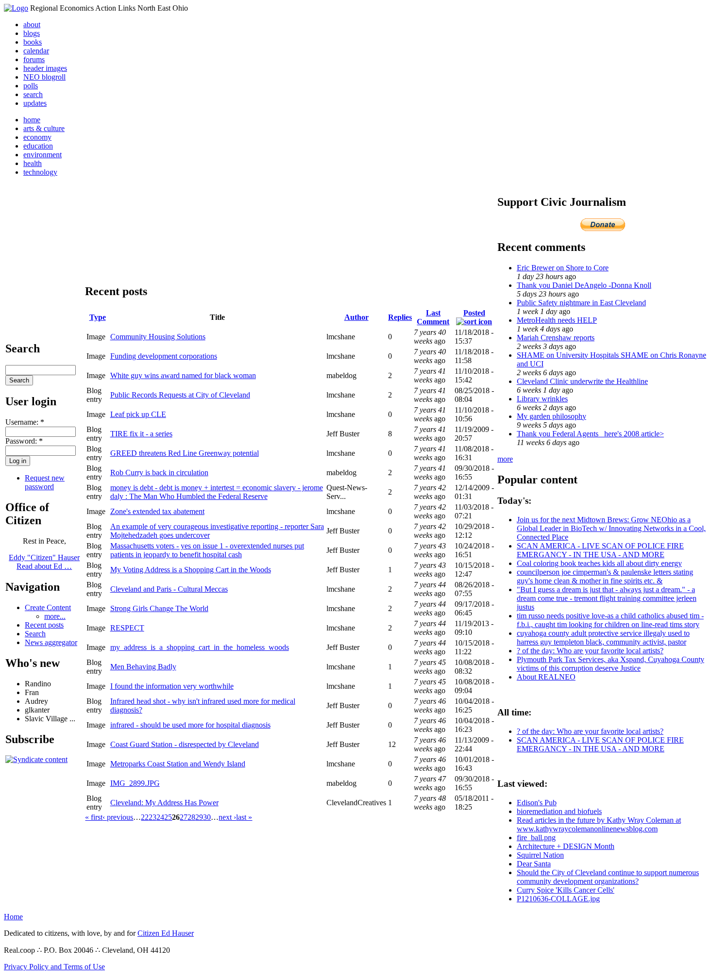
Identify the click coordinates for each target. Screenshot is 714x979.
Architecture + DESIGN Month (565, 846)
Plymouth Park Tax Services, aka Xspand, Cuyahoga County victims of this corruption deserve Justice (610, 663)
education (38, 146)
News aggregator (51, 642)
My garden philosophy (551, 416)
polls (30, 86)
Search (35, 634)
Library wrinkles (542, 399)
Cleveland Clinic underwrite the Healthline (582, 381)
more (505, 459)
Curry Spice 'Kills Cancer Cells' (565, 890)
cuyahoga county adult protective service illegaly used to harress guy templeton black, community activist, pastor (603, 637)
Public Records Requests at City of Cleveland (180, 395)
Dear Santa (534, 864)
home (31, 120)
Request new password (45, 482)
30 (207, 817)
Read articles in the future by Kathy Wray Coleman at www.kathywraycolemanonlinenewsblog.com (599, 824)
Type (97, 317)
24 (160, 817)
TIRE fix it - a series (141, 434)
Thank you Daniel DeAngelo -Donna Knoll (584, 285)
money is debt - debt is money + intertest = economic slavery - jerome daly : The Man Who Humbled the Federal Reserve (216, 491)
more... (55, 616)
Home (13, 917)
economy (37, 137)
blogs (31, 33)
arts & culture (44, 128)
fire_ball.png (536, 837)
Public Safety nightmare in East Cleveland (581, 303)
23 (152, 817)
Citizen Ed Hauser (165, 933)
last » (244, 817)
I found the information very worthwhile (172, 686)
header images (45, 68)
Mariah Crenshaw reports (556, 337)
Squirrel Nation (540, 855)
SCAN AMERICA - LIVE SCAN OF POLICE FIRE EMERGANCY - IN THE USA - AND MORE (600, 550)
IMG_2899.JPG (135, 783)
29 (199, 817)
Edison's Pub (537, 802)
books (32, 42)
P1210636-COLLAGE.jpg (558, 899)
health (32, 163)
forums (34, 59)
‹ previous (117, 817)
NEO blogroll (44, 77)
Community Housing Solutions (157, 336)
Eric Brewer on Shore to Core (563, 268)
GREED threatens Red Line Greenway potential (184, 453)
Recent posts (44, 625)
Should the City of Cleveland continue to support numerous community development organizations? (608, 876)
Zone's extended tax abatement (157, 511)
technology (40, 172)
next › (227, 817)
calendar (36, 51)
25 (168, 817)
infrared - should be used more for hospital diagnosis (190, 725)
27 (183, 817)
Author (356, 317)
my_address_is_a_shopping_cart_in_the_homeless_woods (199, 647)
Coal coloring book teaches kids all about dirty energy (599, 563)
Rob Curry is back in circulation (159, 472)
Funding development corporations (163, 356)
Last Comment (433, 317)
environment (42, 154)
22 (145, 817)
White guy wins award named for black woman (183, 375)
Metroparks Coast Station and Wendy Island (177, 764)
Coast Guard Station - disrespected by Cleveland (184, 744)
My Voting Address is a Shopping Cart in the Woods (190, 569)
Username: (24, 422)
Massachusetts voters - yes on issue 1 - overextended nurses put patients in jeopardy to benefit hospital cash (207, 550)
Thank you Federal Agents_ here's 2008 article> (590, 434)
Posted (474, 313)
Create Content (48, 607)
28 (191, 817)
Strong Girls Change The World (159, 608)
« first (93, 817)
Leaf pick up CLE (138, 414)
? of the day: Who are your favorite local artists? (590, 651)
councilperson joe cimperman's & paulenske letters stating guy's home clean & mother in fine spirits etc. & (605, 576)
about (31, 24)
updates (35, 103)
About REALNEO (546, 677)
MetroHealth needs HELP (557, 320)
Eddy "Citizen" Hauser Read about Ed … (44, 561)
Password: (24, 441)
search (33, 94)
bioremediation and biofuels (559, 811)
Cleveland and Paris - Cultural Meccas (169, 589)
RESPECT (127, 628)
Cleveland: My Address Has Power (164, 802)
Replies (400, 317)
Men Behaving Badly (143, 667)
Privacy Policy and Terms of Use (54, 966)
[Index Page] (16, 8)
